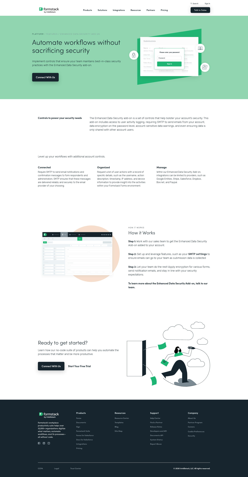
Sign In (207, 3)
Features (52, 34)
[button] (87, 10)
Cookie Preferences (196, 431)
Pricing (164, 9)
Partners (151, 9)
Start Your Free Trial (79, 366)
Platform (38, 34)
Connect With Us (45, 77)
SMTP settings (198, 254)
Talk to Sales (200, 9)
